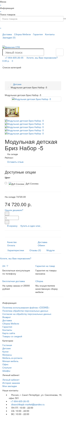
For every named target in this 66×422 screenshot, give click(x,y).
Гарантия (38, 34)
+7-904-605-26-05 (20, 401)
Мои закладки (9, 386)
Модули (50, 250)
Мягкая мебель (10, 361)
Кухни (5, 351)
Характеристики (15, 250)
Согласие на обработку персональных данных (26, 313)
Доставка (7, 34)
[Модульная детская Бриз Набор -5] (36, 99)
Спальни (7, 367)
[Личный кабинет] (61, 42)
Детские (6, 348)
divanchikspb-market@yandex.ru (28, 404)
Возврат (6, 317)
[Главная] (8, 84)
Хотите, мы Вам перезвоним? (42, 57)
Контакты (50, 34)
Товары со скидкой (12, 336)
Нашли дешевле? (14, 210)
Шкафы (6, 370)
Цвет (7, 177)
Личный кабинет (10, 379)
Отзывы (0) (35, 250)
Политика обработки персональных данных (25, 310)
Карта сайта (8, 333)
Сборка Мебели (22, 34)
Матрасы (7, 354)
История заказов (11, 382)
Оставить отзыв (15, 161)
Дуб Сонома (31, 183)
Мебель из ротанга (12, 357)
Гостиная (7, 345)
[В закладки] (41, 225)
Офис (5, 364)
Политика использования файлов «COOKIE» (26, 307)
